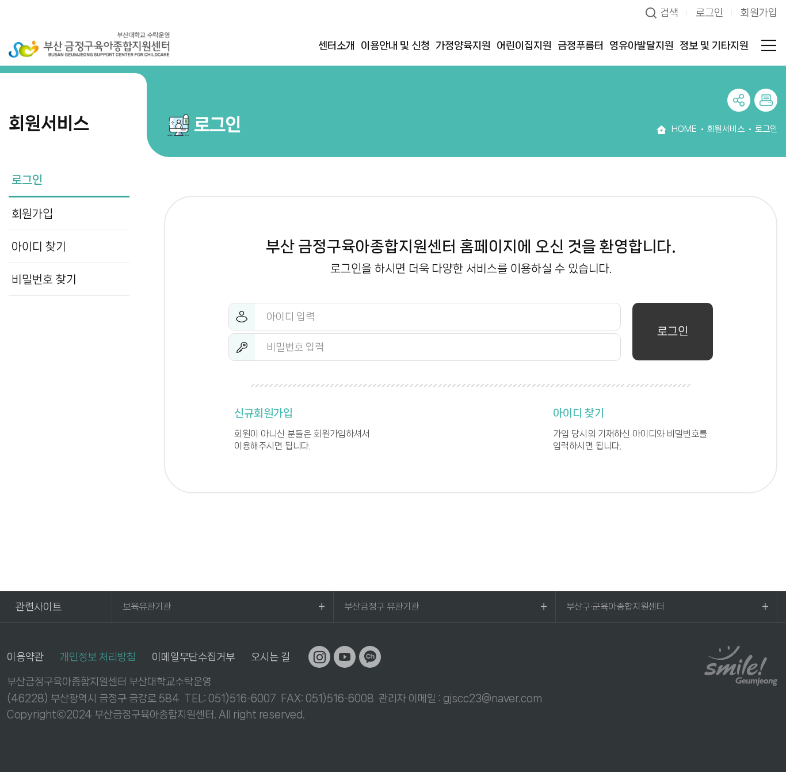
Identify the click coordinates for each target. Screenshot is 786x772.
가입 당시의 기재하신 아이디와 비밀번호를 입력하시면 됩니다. (630, 429)
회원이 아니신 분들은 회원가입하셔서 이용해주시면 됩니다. (302, 429)
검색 (669, 12)
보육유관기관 (147, 606)
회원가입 (759, 12)
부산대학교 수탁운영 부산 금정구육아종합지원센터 (89, 45)
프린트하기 (765, 100)
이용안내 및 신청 (395, 45)
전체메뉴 (768, 45)
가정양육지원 (463, 45)
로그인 (709, 12)
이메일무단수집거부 (193, 657)
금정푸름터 (581, 45)
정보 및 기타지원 (714, 45)
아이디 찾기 (39, 247)
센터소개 (336, 45)
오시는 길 (270, 657)
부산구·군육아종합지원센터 (615, 606)
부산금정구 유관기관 (381, 606)
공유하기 (738, 100)
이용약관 (25, 657)
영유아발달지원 (641, 45)
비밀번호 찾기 (44, 279)
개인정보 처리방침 (98, 657)
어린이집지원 (524, 45)
